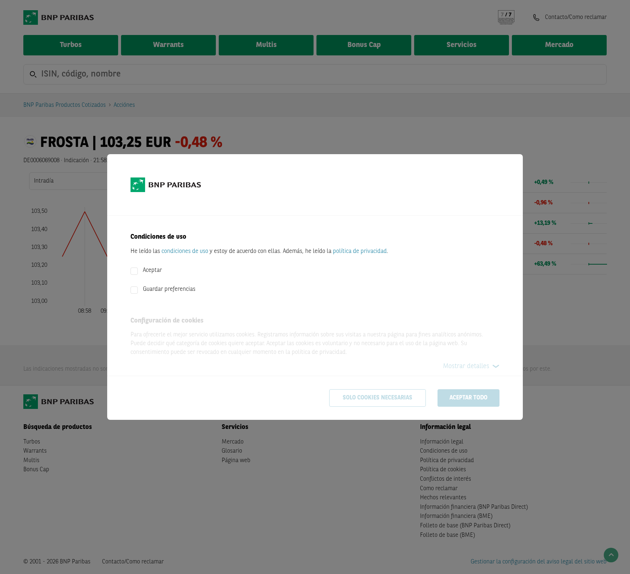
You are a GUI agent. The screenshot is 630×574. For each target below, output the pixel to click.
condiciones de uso (185, 251)
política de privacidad (360, 251)
